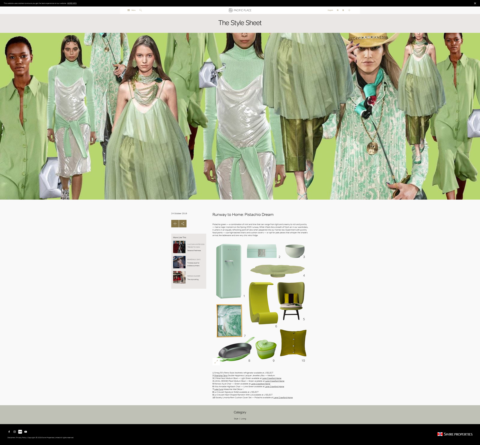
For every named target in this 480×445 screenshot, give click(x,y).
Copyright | (31, 437)
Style (236, 418)
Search (140, 10)
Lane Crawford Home (271, 378)
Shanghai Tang (220, 375)
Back (476, 420)
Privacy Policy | (21, 437)
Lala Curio (218, 389)
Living (243, 418)
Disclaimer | (12, 437)
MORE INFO (72, 3)
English (330, 10)
